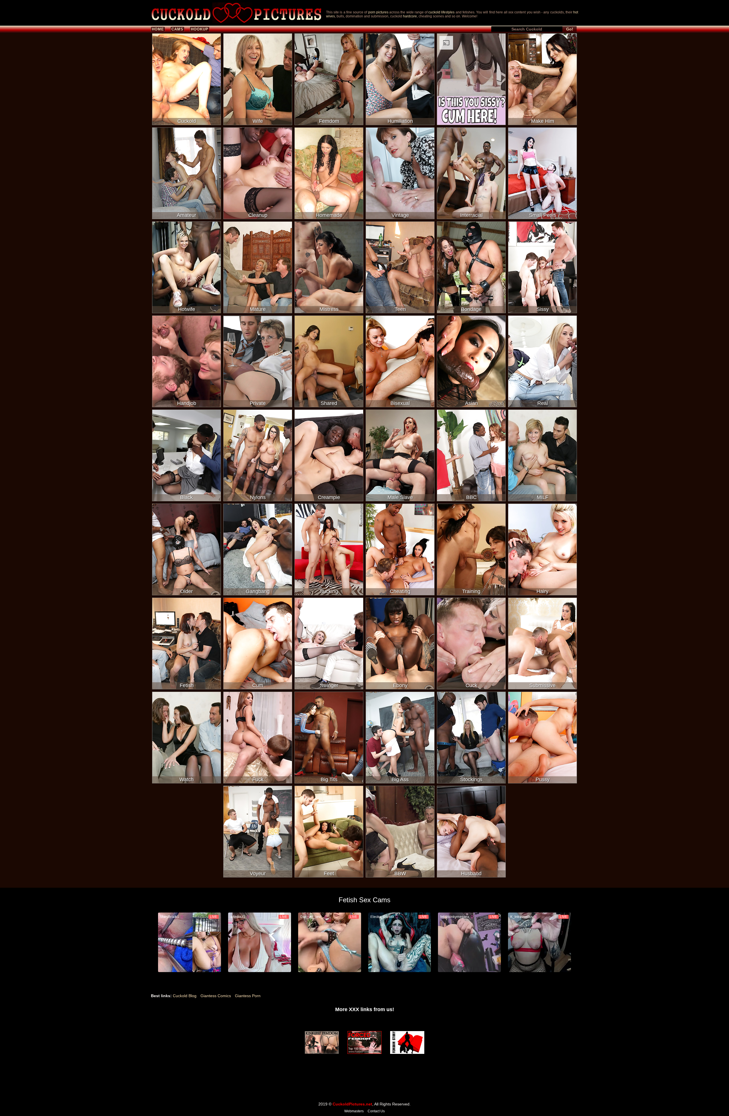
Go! (569, 29)
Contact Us (376, 1111)
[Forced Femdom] (364, 1042)
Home (158, 29)
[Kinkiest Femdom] (322, 1042)
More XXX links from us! (364, 1009)
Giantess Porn (248, 995)
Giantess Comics (215, 995)
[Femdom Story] (407, 1042)
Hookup (199, 29)
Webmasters (354, 1111)
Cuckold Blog (184, 995)
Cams (177, 29)
